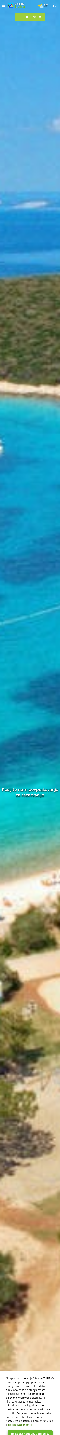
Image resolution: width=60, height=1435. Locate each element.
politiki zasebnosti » (20, 1424)
